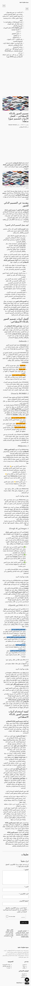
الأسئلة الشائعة (15, 29)
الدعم (17, 31)
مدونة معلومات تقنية (24, 2)
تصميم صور (25, 197)
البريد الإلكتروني (24, 893)
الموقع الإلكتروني (24, 901)
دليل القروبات (6, 28)
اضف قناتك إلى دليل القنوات (14, 24)
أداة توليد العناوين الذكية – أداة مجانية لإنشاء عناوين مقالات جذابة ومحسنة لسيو (12, 18)
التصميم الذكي (21, 229)
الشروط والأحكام (17, 26)
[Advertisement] (15, 77)
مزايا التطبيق (16, 37)
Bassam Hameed (13, 124)
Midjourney (14, 476)
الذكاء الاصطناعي (23, 127)
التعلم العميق (22, 245)
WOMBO (15, 414)
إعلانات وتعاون (12, 22)
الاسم (26, 886)
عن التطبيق (16, 35)
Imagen (15, 556)
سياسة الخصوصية (17, 47)
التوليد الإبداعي (22, 243)
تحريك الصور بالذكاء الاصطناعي (17, 309)
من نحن (20, 53)
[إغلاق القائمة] (27, 9)
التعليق (26, 869)
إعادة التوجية (19, 22)
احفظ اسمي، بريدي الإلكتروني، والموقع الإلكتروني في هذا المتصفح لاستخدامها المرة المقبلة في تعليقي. (15, 909)
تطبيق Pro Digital (17, 28)
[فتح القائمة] (3, 6)
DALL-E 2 (26, 672)
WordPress (19, 982)
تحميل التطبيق (15, 33)
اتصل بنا (6, 22)
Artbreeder (23, 345)
